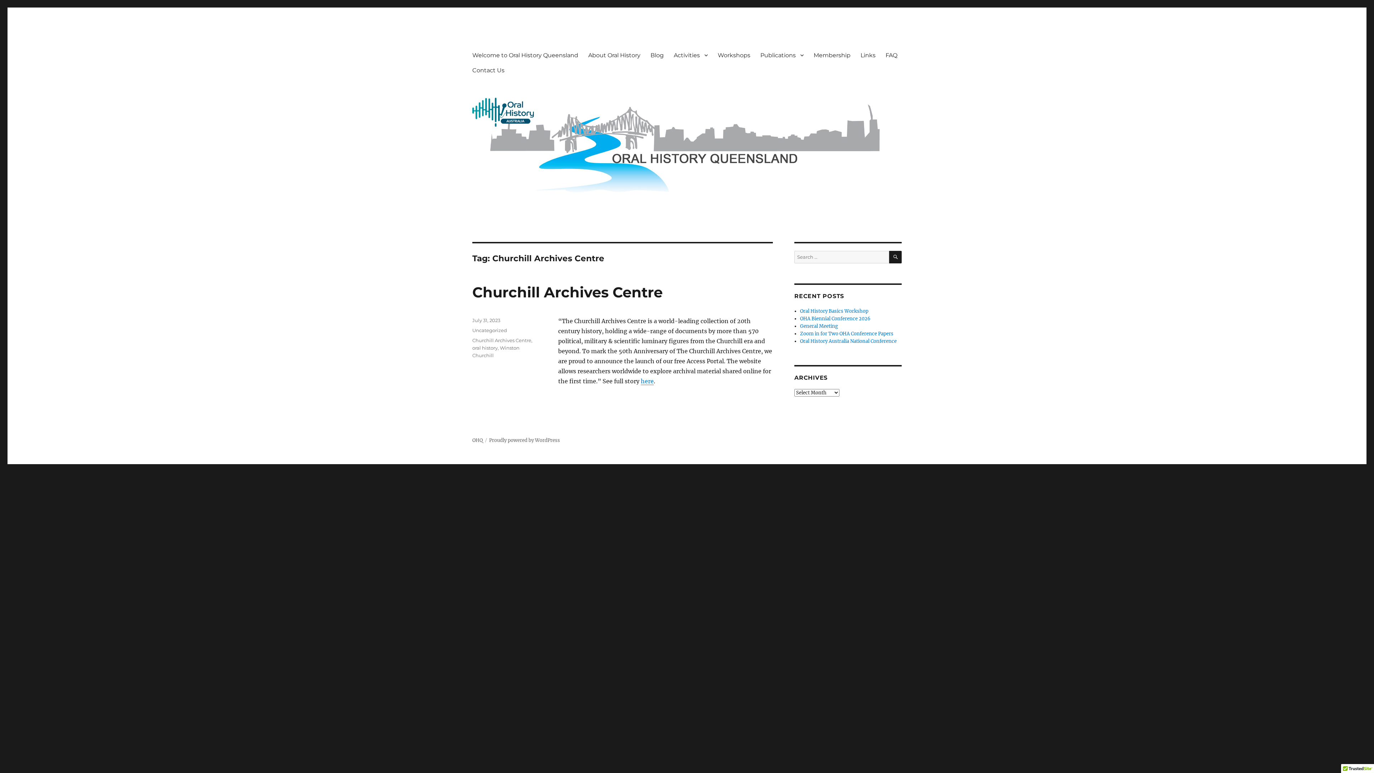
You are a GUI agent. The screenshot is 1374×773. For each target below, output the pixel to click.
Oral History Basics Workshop (834, 311)
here (647, 381)
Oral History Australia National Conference (848, 341)
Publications (778, 55)
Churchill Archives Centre (567, 292)
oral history (485, 348)
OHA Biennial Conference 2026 (835, 319)
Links (868, 55)
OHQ (477, 440)
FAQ (891, 55)
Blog (657, 55)
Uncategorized (489, 330)
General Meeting (819, 326)
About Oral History (614, 55)
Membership (832, 55)
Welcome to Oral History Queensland (525, 55)
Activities (687, 55)
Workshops (734, 55)
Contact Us (488, 70)
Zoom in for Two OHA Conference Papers (846, 334)
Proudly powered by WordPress (524, 440)
